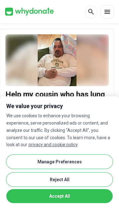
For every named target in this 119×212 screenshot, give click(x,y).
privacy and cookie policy (53, 144)
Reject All (59, 179)
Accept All (59, 196)
